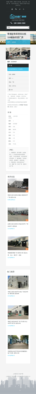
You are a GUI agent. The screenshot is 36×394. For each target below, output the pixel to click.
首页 (8, 42)
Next (28, 53)
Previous (7, 53)
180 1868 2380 (19, 23)
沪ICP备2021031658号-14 (23, 376)
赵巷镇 (14, 42)
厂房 (13, 82)
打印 (12, 89)
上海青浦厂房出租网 (11, 376)
